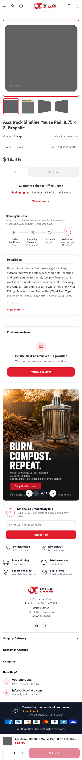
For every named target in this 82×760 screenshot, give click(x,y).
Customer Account (15, 650)
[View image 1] (11, 106)
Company (9, 661)
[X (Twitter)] (45, 625)
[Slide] (41, 445)
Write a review (41, 372)
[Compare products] (21, 6)
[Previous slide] (29, 493)
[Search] (12, 6)
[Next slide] (52, 493)
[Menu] (4, 5)
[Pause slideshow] (36, 493)
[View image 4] (61, 106)
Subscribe (41, 534)
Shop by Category (15, 638)
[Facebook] (36, 625)
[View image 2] (27, 106)
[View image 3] (44, 106)
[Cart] (77, 6)
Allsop (18, 136)
